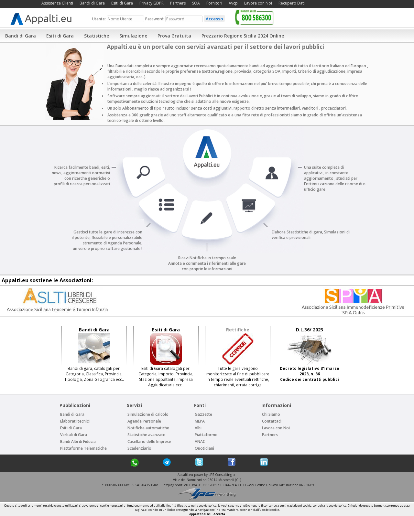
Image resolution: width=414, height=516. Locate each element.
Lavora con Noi (258, 3)
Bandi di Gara (92, 3)
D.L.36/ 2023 (309, 330)
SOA (196, 3)
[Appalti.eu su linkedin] (264, 465)
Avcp (233, 3)
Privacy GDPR (151, 3)
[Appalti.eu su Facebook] (231, 465)
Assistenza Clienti (57, 3)
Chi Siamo (271, 414)
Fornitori (214, 3)
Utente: (99, 19)
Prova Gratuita (174, 36)
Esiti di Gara (122, 3)
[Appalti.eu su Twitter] (199, 465)
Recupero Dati (291, 3)
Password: (155, 19)
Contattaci (271, 421)
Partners (178, 3)
